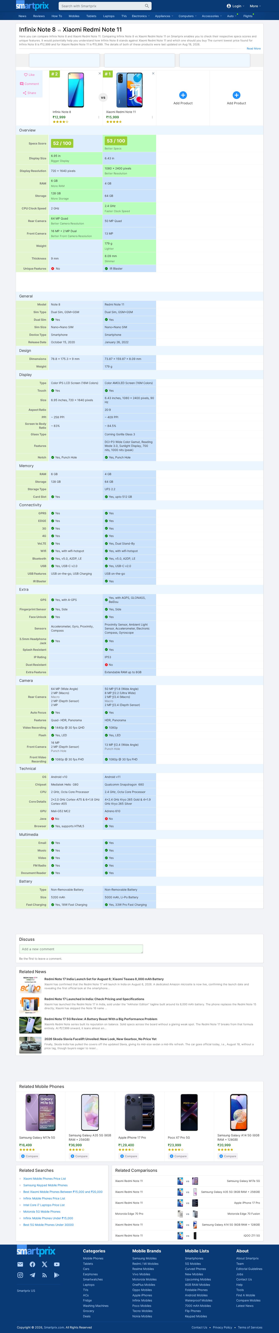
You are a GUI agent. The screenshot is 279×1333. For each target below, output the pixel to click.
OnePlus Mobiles (143, 1284)
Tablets (91, 16)
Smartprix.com (54, 1327)
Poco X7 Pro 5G (179, 1137)
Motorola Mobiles (144, 1279)
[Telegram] (32, 1275)
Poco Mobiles (141, 1305)
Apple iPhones (142, 1295)
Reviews (39, 16)
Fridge (87, 1300)
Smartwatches (93, 1279)
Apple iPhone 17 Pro (132, 1137)
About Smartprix (247, 1258)
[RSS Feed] (44, 1275)
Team (240, 1263)
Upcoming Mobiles (198, 1279)
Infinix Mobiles (142, 1300)
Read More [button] (254, 48)
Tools (240, 1290)
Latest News (244, 1305)
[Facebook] (32, 1264)
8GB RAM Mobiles (197, 1284)
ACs (86, 1295)
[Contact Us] (20, 1264)
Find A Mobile (245, 1295)
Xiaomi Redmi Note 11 (121, 112)
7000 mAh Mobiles (198, 1305)
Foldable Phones (196, 1290)
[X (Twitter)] (44, 1264)
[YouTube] (56, 1264)
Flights (248, 16)
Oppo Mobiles (142, 1290)
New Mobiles (194, 1274)
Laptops (109, 16)
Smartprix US (26, 1290)
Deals (86, 1316)
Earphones (90, 1274)
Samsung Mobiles (144, 1258)
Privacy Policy (222, 1327)
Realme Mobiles (143, 1269)
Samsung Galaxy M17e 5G (37, 1137)
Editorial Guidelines (249, 1269)
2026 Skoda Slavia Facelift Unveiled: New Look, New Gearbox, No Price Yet (100, 1039)
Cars (86, 1269)
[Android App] (56, 1275)
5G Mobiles (193, 1263)
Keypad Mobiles (196, 1316)
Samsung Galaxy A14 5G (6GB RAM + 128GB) (238, 1137)
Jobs (239, 1274)
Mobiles (74, 16)
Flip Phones (193, 1311)
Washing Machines (95, 1305)
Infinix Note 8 (62, 112)
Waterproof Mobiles (198, 1300)
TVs (124, 16)
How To (57, 16)
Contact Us (244, 1279)
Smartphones (194, 1258)
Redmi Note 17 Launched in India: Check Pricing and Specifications (94, 999)
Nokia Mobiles (142, 1316)
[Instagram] (20, 1275)
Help (239, 1284)
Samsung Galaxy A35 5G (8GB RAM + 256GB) (90, 1137)
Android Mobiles (196, 1295)
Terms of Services (250, 1327)
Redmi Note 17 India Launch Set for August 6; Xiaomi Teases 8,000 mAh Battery (104, 979)
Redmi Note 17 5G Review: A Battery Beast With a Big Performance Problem (100, 1019)
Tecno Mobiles (142, 1311)
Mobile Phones (93, 1258)
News (22, 16)
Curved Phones (195, 1269)
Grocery (88, 1311)
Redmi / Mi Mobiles (145, 1263)
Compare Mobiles (248, 1300)
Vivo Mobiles (141, 1274)
